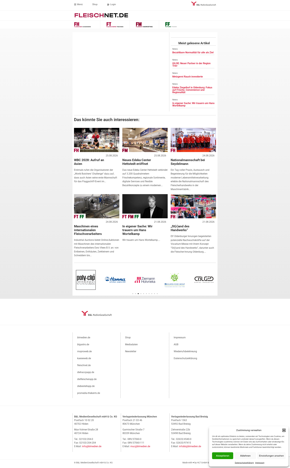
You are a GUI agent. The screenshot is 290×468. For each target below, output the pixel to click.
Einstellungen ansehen (271, 455)
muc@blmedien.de (140, 446)
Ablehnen (245, 455)
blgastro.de (83, 344)
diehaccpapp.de (85, 372)
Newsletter (130, 351)
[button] (283, 430)
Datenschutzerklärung (244, 463)
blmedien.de (83, 337)
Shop (128, 337)
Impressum (259, 463)
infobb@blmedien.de (190, 446)
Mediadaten (131, 344)
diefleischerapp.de (87, 379)
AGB (176, 344)
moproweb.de (84, 351)
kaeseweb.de (84, 358)
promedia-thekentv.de (88, 393)
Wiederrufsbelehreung (185, 351)
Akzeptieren (222, 455)
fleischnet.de (84, 365)
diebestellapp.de (86, 386)
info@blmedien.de (91, 446)
